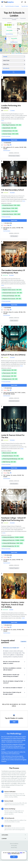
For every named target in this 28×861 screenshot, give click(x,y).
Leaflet (12, 53)
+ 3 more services (5, 381)
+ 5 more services (5, 136)
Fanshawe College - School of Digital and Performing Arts (13, 519)
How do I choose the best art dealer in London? (11, 662)
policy (9, 853)
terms (21, 852)
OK (14, 856)
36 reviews (12, 357)
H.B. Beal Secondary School (12, 190)
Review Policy (14, 847)
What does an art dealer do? (11, 647)
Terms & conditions (14, 843)
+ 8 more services (5, 548)
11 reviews (12, 110)
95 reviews (9, 26)
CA (2, 6)
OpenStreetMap (19, 53)
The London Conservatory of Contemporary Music (13, 271)
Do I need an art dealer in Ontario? (12, 687)
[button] (14, 46)
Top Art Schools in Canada (12, 6)
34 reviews (12, 440)
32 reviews (11, 275)
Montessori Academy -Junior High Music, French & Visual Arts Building (12, 604)
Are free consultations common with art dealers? (12, 669)
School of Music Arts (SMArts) (13, 355)
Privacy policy (14, 845)
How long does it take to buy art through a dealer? (12, 693)
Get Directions (14, 42)
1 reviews (11, 609)
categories (5, 835)
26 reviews (12, 522)
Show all (24, 33)
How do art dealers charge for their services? (13, 682)
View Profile (14, 140)
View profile (14, 38)
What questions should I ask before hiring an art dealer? (11, 675)
